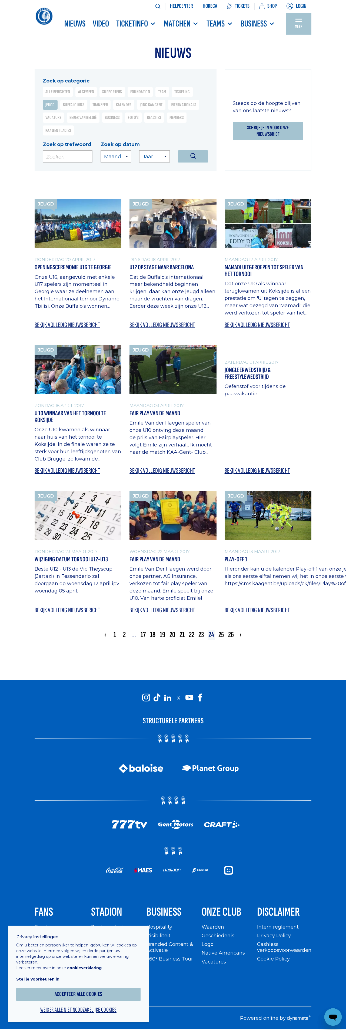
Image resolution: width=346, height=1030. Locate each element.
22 (191, 635)
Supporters (112, 92)
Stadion (106, 912)
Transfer (100, 105)
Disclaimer (278, 912)
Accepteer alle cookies (78, 994)
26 (231, 635)
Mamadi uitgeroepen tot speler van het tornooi (264, 270)
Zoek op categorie (66, 81)
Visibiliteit (159, 935)
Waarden (213, 927)
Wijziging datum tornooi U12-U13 (71, 559)
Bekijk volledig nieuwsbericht (67, 325)
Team (162, 92)
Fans (44, 912)
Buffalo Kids (73, 105)
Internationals (184, 105)
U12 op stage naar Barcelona (161, 267)
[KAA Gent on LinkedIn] (167, 697)
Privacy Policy (274, 935)
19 (162, 635)
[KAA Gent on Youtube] (189, 697)
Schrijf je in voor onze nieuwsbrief (268, 130)
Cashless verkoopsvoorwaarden (284, 947)
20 (172, 635)
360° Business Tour (170, 959)
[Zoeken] (158, 6)
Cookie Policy (273, 959)
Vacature (53, 117)
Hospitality (159, 927)
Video (101, 23)
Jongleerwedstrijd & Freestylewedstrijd (248, 373)
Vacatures (214, 962)
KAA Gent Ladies (58, 130)
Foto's (133, 117)
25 (221, 635)
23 (201, 635)
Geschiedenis (218, 935)
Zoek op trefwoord (67, 144)
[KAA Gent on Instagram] (146, 697)
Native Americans (223, 953)
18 (152, 635)
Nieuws (74, 23)
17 (143, 635)
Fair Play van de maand (154, 413)
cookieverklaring (84, 967)
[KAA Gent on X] (178, 697)
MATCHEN (177, 23)
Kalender (124, 105)
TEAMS (216, 23)
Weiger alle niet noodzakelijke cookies (78, 1010)
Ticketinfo (132, 23)
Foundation (140, 92)
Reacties (154, 117)
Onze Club (221, 912)
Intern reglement (278, 927)
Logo (208, 944)
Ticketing (182, 92)
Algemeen (86, 92)
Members (176, 117)
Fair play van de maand (154, 559)
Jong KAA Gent (151, 105)
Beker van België (83, 117)
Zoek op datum (120, 144)
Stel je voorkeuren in (37, 979)
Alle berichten (57, 92)
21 (182, 635)
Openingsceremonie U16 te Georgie (73, 267)
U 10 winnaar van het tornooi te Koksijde (70, 416)
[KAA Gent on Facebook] (200, 697)
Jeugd (50, 105)
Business (254, 23)
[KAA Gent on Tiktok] (156, 697)
